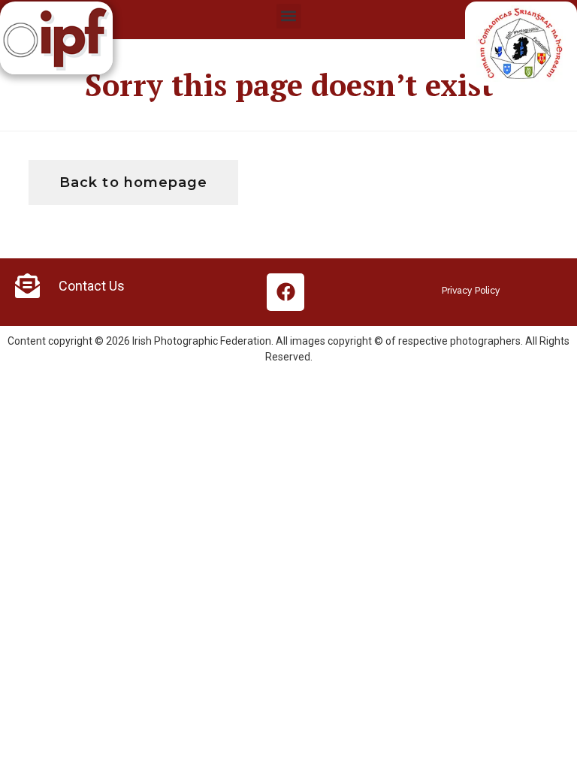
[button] (288, 16)
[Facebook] (285, 292)
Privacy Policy (471, 290)
